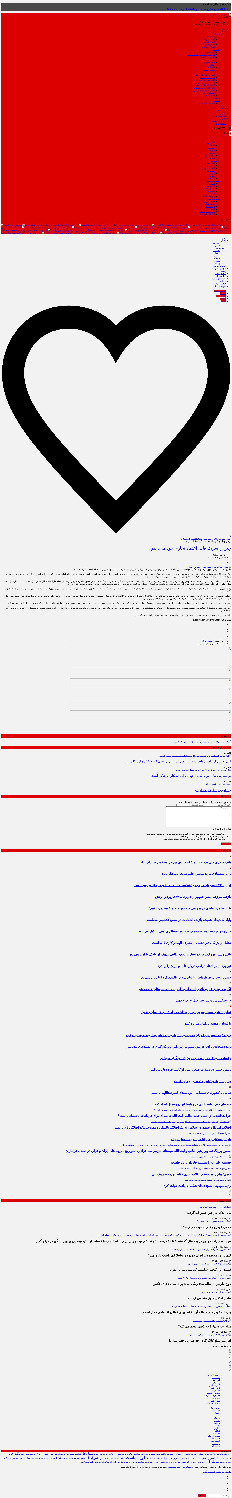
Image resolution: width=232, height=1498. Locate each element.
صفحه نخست (220, 291)
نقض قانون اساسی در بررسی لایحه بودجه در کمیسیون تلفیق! (190, 908)
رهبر (218, 1426)
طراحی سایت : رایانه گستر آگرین (216, 1471)
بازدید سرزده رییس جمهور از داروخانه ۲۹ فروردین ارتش (193, 896)
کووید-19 (82, 1462)
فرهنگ (217, 100)
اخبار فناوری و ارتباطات (204, 88)
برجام (143, 1454)
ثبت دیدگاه (226, 844)
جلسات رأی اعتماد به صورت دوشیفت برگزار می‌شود (195, 1058)
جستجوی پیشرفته (207, 211)
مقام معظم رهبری (225, 1462)
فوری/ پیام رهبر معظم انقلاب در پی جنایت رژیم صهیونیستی (191, 1174)
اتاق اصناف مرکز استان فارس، (220, 1454)
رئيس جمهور (49, 1454)
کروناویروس (91, 1462)
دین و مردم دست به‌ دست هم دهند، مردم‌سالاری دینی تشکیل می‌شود (185, 931)
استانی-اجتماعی (204, 1454)
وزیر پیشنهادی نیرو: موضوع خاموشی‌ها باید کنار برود (196, 873)
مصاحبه (211, 178)
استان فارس (209, 37)
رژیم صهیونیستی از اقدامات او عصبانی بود (146, 230)
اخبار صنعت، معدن (206, 83)
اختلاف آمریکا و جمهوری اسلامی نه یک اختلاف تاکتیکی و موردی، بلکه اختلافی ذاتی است (173, 1127)
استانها (217, 34)
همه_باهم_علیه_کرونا (196, 1462)
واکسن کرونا (181, 1462)
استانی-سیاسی (173, 1453)
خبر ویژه (99, 1454)
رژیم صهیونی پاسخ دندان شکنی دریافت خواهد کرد (197, 1185)
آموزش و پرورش (207, 52)
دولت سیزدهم (62, 1453)
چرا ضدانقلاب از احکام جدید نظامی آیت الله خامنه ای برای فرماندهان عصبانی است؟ (174, 1115)
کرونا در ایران (113, 1462)
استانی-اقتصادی (190, 1454)
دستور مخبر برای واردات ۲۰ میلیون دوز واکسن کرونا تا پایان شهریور (185, 977)
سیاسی (222, 105)
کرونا (122, 1462)
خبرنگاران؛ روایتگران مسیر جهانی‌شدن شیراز (139, 233)
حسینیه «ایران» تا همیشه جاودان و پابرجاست (201, 1162)
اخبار (223, 31)
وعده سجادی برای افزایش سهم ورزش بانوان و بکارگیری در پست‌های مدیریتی (178, 1046)
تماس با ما (210, 194)
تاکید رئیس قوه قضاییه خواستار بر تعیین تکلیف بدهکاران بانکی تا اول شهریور (180, 954)
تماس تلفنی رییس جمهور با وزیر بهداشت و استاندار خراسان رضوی (186, 1012)
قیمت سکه (210, 204)
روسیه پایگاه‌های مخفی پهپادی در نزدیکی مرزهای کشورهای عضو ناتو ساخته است (80, 233)
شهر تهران (183, 1458)
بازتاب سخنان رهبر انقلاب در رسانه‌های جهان (201, 1139)
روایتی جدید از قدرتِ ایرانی (212, 790)
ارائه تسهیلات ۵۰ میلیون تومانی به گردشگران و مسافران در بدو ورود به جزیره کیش (87, 230)
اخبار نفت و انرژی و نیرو (204, 90)
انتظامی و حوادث (207, 57)
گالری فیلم (210, 186)
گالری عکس (209, 189)
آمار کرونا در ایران (207, 214)
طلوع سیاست (177, 742)
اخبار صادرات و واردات (205, 80)
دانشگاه (211, 67)
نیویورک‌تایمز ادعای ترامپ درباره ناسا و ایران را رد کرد (194, 966)
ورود (223, 301)
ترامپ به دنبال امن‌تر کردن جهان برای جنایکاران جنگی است (51, 225)
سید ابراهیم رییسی (194, 1458)
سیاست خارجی (219, 116)
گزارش (211, 173)
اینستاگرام (221, 296)
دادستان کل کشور (85, 1453)
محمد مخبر (34, 1458)
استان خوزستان (208, 44)
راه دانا (40, 1454)
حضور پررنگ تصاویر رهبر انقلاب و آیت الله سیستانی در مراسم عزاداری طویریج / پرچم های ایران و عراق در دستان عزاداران (148, 1151)
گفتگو (212, 176)
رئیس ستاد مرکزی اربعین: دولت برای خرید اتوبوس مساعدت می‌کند (105, 228)
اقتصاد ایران (209, 93)
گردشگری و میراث (206, 103)
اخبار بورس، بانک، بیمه (205, 75)
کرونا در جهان (102, 1462)
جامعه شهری (209, 62)
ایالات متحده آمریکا (158, 1454)
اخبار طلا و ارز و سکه (205, 85)
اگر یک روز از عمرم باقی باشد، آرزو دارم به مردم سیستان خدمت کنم (185, 989)
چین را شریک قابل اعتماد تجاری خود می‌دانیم (191, 548)
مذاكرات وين (24, 1458)
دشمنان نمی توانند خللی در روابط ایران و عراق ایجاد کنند (193, 1104)
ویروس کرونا (132, 1462)
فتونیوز (222, 271)
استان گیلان (209, 42)
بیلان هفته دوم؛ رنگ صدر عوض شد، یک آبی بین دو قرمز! (162, 228)
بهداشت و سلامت (207, 60)
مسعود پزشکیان (10, 1458)
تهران (124, 1454)
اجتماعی (216, 49)
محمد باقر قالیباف (44, 1458)
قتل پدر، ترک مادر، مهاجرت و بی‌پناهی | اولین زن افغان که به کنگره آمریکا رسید (116, 225)
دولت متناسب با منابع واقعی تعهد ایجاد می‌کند (21, 233)
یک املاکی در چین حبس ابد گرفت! (206, 228)
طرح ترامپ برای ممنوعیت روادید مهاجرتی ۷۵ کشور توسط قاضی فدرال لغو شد (190, 225)
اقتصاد (217, 72)
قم (124, 1458)
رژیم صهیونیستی (31, 1454)
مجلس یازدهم (73, 1458)
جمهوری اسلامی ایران (112, 1454)
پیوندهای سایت (208, 196)
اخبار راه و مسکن (207, 77)
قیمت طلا (210, 209)
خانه (224, 29)
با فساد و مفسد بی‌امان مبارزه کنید (208, 1023)
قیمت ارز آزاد (209, 201)
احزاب (223, 118)
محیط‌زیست (209, 70)
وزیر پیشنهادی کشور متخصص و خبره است (202, 1081)
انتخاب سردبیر (208, 168)
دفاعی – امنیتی (219, 121)
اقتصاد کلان (209, 95)
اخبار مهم (210, 163)
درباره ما (211, 191)
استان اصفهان (208, 47)
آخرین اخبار (215, 1408)
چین (205, 742)
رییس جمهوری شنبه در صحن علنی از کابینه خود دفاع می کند (191, 1069)
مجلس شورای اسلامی (93, 1458)
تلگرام (223, 293)
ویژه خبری (215, 160)
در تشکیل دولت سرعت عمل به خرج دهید (203, 1000)
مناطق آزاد (221, 123)
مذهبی (212, 153)
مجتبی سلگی (206, 641)
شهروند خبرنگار (219, 268)
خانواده (212, 65)
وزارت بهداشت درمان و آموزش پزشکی (156, 1462)
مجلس (223, 113)
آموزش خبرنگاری (212, 1403)
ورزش (217, 98)
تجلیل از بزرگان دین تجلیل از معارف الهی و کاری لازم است (191, 942)
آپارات (223, 299)
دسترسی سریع (213, 181)
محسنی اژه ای (58, 1457)
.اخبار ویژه (210, 166)
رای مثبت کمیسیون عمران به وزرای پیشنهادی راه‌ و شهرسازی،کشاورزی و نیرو (178, 1035)
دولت (223, 108)
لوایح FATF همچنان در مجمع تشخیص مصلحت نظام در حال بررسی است (182, 885)
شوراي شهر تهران (155, 1458)
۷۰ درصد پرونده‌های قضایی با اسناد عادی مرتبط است (48, 228)
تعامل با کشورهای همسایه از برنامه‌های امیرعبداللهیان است (191, 1092)
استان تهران (209, 39)
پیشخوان (211, 171)
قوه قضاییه (221, 111)
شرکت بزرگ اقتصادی (193, 742)
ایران (148, 1454)
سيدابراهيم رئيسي (212, 1457)
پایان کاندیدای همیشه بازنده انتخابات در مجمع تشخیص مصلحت (189, 920)
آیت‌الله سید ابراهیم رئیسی (219, 742)
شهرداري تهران (170, 1458)
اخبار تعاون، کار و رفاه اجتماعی (201, 54)
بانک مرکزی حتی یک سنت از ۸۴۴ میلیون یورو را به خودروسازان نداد (186, 862)
